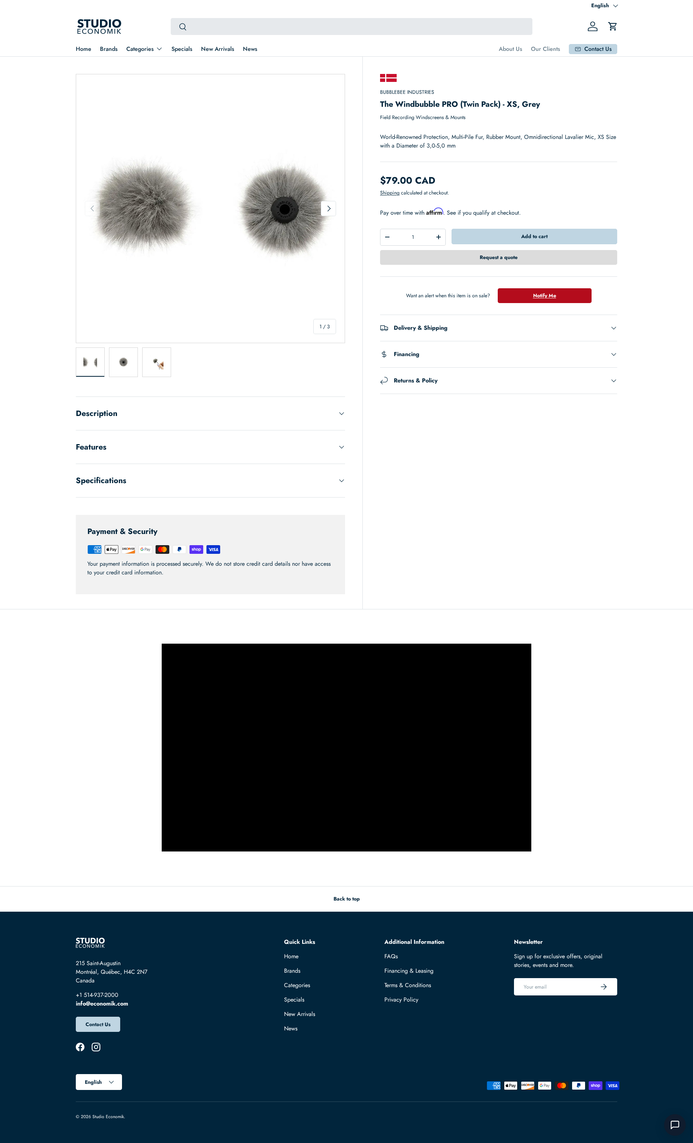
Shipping (390, 192)
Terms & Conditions (407, 985)
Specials (181, 49)
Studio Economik (108, 1116)
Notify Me (544, 295)
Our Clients (545, 49)
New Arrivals (217, 49)
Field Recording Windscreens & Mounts (423, 117)
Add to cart (534, 236)
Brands (109, 49)
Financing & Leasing (408, 971)
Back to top (347, 898)
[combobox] (351, 26)
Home (83, 49)
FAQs (391, 956)
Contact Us (98, 1024)
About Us (510, 49)
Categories (140, 49)
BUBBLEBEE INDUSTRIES (407, 92)
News (250, 49)
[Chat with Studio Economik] (675, 1125)
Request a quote (499, 257)
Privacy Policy (401, 999)
